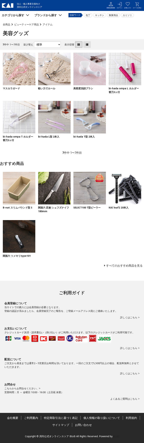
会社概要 (12, 418)
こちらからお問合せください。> (22, 388)
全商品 (6, 24)
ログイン (119, 8)
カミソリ (127, 15)
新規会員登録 (111, 8)
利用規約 (131, 418)
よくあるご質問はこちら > (125, 398)
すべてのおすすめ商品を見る (124, 265)
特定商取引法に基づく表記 (61, 418)
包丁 (88, 15)
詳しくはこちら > (130, 317)
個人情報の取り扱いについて (101, 418)
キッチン (99, 15)
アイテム (48, 24)
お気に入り (127, 8)
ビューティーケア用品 (26, 24)
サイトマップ (60, 425)
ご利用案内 (31, 418)
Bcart (116, 436)
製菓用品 (113, 15)
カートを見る (137, 8)
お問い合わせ (83, 425)
